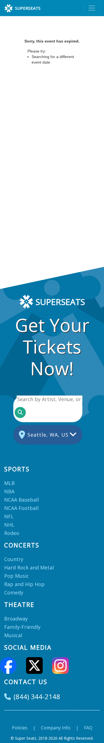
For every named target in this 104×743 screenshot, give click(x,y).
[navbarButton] (92, 8)
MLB (9, 483)
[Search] (20, 412)
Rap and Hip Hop (24, 584)
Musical (13, 635)
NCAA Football (21, 508)
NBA (9, 491)
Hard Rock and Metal (29, 567)
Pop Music (16, 575)
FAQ (88, 728)
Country (13, 559)
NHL (9, 524)
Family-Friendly (22, 627)
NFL (9, 516)
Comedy (13, 592)
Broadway (16, 618)
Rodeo (11, 533)
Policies (19, 728)
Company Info (55, 728)
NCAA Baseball (21, 499)
